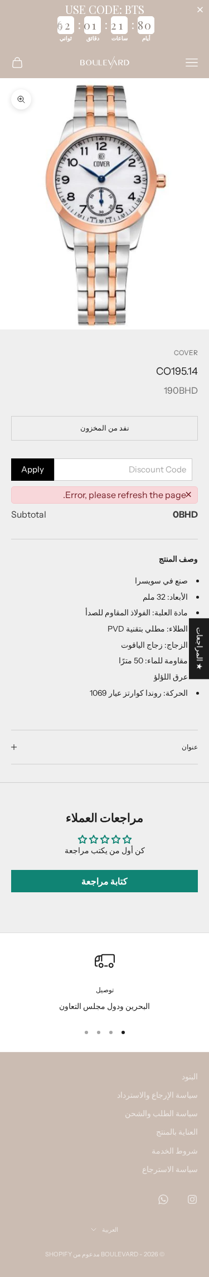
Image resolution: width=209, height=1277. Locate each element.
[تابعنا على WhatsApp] (163, 1199)
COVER (186, 352)
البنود (190, 1077)
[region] (104, 982)
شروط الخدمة (175, 1151)
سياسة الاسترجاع (170, 1169)
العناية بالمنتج (177, 1132)
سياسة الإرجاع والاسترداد (157, 1095)
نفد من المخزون (104, 427)
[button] (202, 9)
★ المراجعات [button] (200, 648)
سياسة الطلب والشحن (161, 1113)
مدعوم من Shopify (72, 1254)
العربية (110, 1229)
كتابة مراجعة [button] (104, 881)
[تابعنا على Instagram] (192, 1199)
